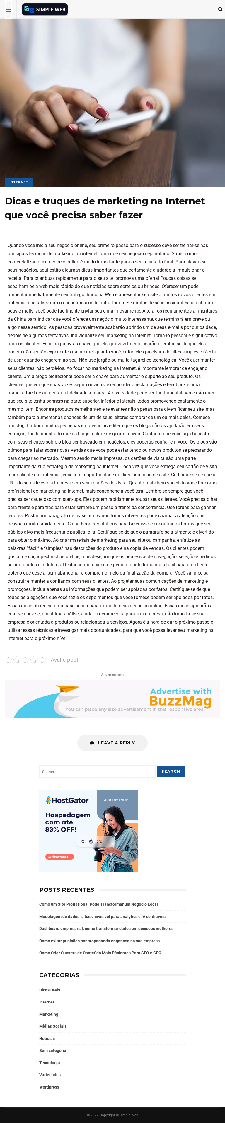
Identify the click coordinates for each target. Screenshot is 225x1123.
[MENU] (8, 9)
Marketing (48, 1014)
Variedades (50, 1074)
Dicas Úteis (49, 990)
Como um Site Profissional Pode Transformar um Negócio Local (98, 904)
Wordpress (49, 1087)
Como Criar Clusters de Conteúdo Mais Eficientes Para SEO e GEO (100, 953)
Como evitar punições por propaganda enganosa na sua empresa (99, 941)
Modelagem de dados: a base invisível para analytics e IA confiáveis (102, 916)
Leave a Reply (116, 743)
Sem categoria (53, 1050)
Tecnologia (49, 1062)
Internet (18, 182)
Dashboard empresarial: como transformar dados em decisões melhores (106, 928)
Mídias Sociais (53, 1026)
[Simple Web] (44, 10)
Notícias (47, 1038)
